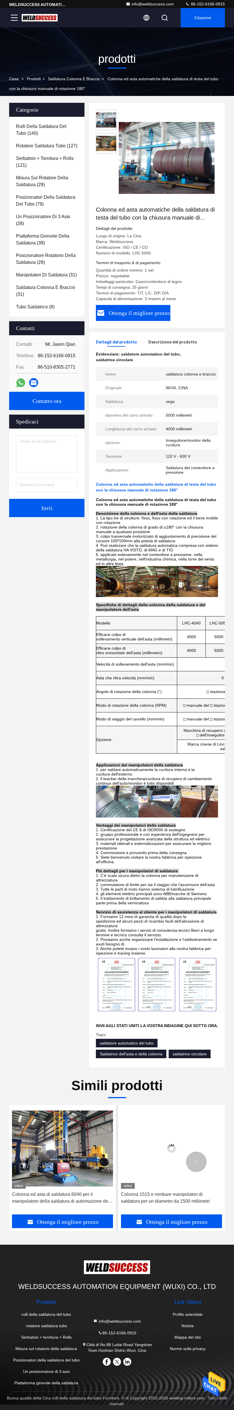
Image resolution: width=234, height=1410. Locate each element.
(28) (43, 220)
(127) (46, 145)
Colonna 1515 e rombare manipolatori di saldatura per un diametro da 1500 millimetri (56, 1198)
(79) (45, 200)
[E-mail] (33, 382)
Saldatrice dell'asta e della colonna (131, 1054)
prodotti (34, 79)
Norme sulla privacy (187, 1348)
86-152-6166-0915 (207, 4)
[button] (37, 1162)
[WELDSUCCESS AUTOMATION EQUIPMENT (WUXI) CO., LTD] (40, 18)
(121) (45, 162)
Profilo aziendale (188, 1314)
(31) (46, 274)
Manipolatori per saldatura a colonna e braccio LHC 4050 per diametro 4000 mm (168, 1198)
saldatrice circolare (190, 1054)
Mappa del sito (187, 1337)
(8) (35, 306)
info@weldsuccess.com (153, 4)
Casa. (14, 79)
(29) (42, 181)
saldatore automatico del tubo (127, 1043)
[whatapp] (21, 383)
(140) (41, 130)
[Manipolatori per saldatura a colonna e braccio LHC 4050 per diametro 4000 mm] (171, 1148)
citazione (202, 17)
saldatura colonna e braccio (74, 79)
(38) (42, 239)
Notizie (187, 1325)
